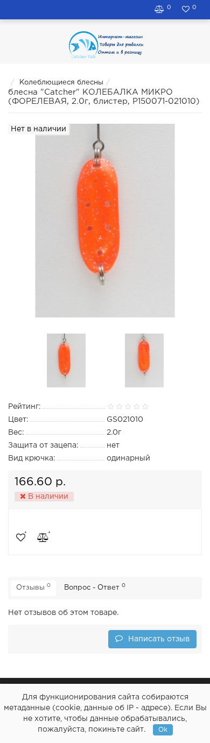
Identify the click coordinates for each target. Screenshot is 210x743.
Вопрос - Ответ (94, 587)
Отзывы (33, 587)
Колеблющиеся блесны (61, 83)
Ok (162, 730)
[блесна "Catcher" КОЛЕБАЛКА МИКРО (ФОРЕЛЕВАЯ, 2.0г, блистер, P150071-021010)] (66, 360)
